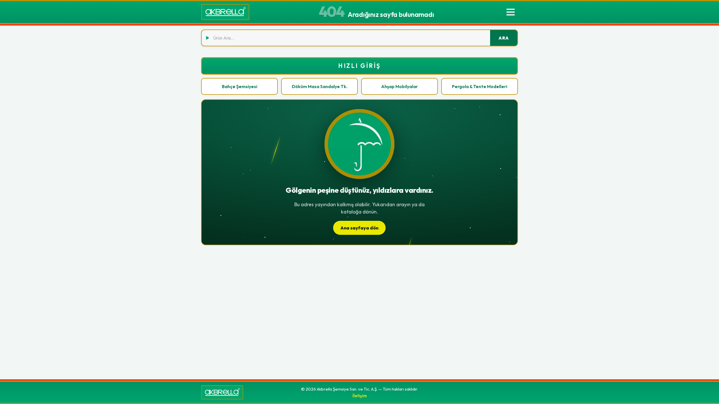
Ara (504, 38)
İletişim (359, 395)
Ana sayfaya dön (359, 228)
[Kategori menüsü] (510, 12)
